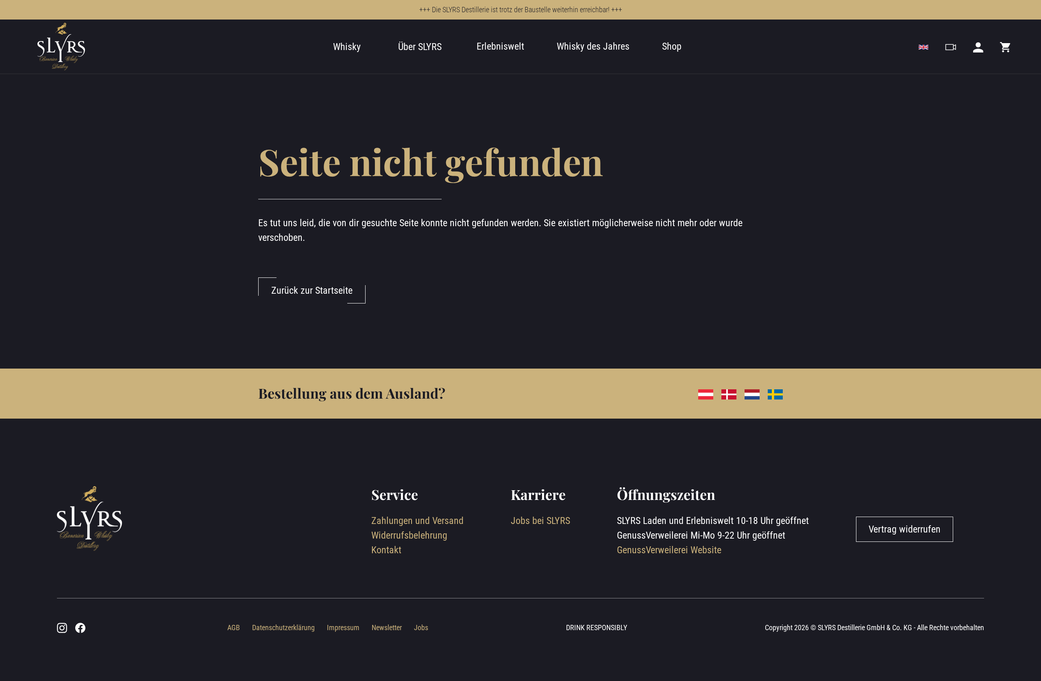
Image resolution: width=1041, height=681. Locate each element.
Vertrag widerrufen (905, 529)
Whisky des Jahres (593, 46)
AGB (233, 627)
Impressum (343, 627)
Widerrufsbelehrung (409, 535)
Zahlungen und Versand (417, 520)
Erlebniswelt (500, 46)
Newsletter (387, 627)
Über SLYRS (420, 46)
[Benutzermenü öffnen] (978, 46)
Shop (672, 46)
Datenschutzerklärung (283, 627)
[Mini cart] (1006, 46)
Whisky (347, 46)
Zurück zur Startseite (312, 290)
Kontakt (386, 550)
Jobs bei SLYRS (540, 520)
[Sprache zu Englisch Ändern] (923, 46)
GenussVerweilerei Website (669, 550)
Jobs (421, 627)
